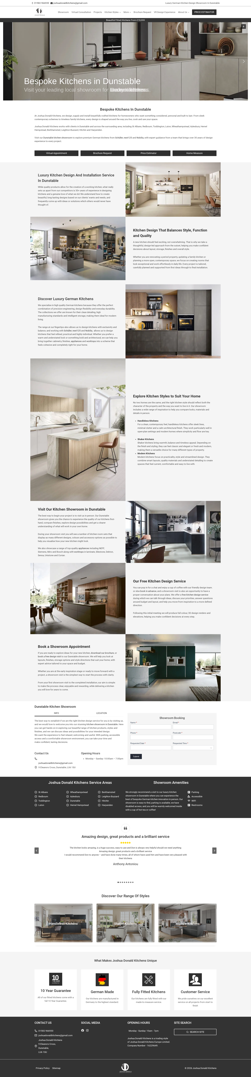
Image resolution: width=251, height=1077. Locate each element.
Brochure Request (142, 12)
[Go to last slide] (37, 850)
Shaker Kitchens (125, 924)
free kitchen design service (195, 594)
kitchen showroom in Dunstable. (102, 724)
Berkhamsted (108, 792)
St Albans (43, 792)
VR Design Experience (164, 12)
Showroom (63, 12)
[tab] (56, 713)
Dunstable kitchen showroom (58, 137)
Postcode (177, 733)
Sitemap (56, 1068)
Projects (98, 12)
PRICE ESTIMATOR (204, 12)
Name (133, 723)
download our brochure (102, 653)
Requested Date (138, 743)
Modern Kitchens (187, 924)
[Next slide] (214, 850)
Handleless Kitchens (63, 924)
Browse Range (63, 929)
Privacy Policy (43, 1068)
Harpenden (107, 805)
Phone (133, 733)
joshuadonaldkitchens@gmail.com (55, 763)
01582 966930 (45, 1031)
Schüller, (119, 137)
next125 (128, 137)
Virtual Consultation (81, 12)
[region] (125, 61)
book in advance (148, 591)
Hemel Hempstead (79, 805)
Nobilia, (140, 137)
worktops (91, 341)
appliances (76, 341)
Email (176, 723)
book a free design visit (49, 656)
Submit (136, 756)
